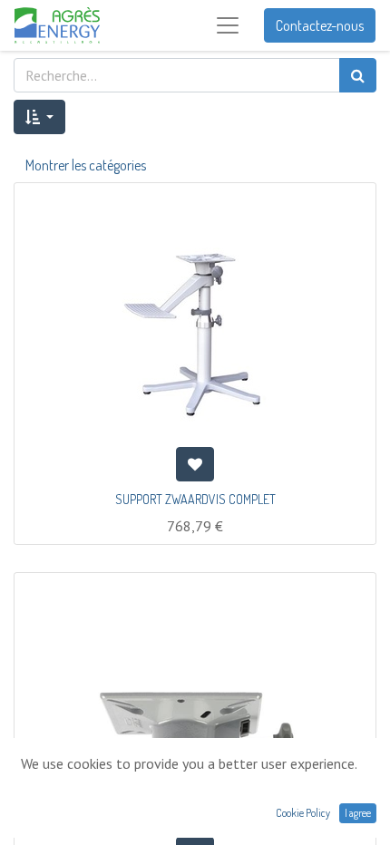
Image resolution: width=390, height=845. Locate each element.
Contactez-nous (320, 25)
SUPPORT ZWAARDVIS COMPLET (195, 499)
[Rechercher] (357, 75)
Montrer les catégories (85, 165)
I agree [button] (358, 813)
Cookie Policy (303, 813)
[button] (39, 117)
